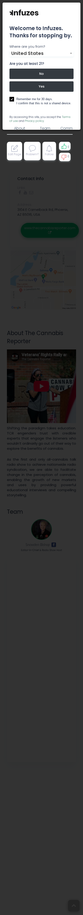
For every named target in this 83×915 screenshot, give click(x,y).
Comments (70, 128)
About (19, 128)
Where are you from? (27, 46)
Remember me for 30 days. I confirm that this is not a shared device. (43, 101)
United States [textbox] (27, 53)
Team (45, 128)
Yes (41, 86)
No (41, 73)
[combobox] (41, 53)
